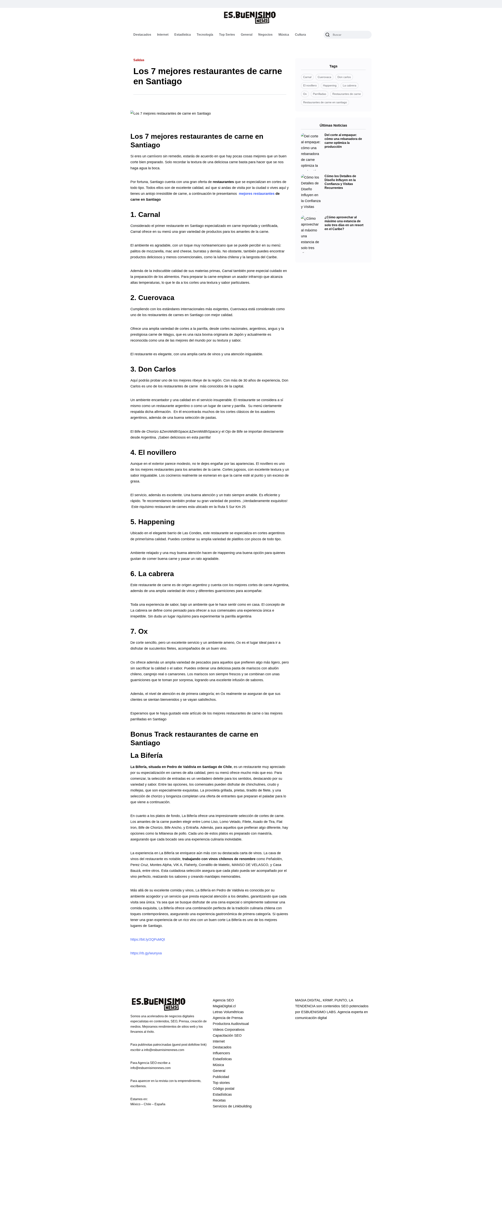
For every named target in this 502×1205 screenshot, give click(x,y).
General (246, 34)
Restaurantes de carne (346, 93)
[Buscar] (327, 35)
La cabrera (156, 574)
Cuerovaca (156, 298)
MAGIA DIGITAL (308, 1000)
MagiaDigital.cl (224, 1006)
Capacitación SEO (227, 1035)
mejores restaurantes (257, 194)
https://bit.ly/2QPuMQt (147, 939)
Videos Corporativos (229, 1030)
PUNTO (341, 1000)
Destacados (142, 34)
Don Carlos (157, 369)
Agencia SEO (223, 1000)
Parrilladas (319, 93)
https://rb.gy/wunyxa (146, 953)
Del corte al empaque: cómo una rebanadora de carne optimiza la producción (343, 140)
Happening (156, 522)
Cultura (300, 34)
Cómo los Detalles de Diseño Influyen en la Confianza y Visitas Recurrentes (340, 182)
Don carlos (344, 77)
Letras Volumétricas (228, 1012)
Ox (143, 631)
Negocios (265, 34)
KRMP (328, 1000)
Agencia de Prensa (228, 1018)
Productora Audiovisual (231, 1024)
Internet (162, 34)
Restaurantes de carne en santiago (325, 102)
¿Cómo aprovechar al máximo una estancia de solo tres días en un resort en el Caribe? (344, 223)
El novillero (157, 452)
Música (283, 34)
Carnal (149, 214)
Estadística (182, 34)
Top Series (227, 34)
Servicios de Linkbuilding (232, 1106)
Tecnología (205, 34)
